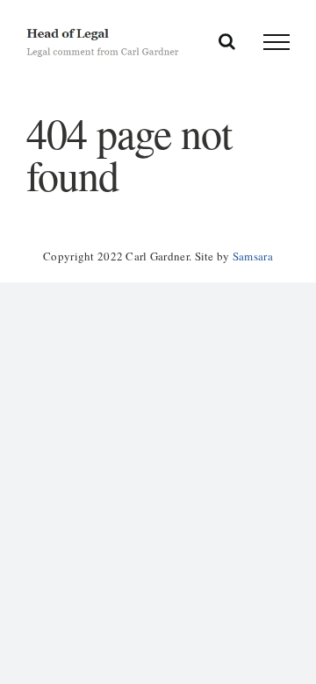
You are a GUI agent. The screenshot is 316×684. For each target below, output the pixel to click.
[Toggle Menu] (276, 42)
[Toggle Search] (227, 41)
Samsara (253, 256)
